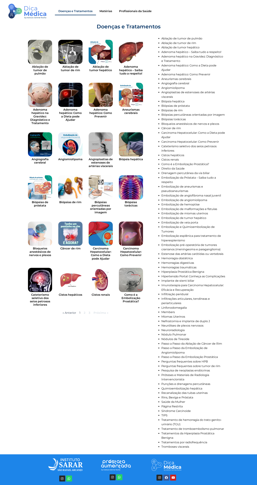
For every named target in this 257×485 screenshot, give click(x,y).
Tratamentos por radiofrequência (184, 442)
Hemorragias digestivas (177, 262)
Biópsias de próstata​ (40, 204)
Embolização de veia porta (179, 222)
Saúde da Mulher (173, 401)
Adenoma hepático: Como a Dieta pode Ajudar (70, 114)
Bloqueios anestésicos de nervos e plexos (40, 252)
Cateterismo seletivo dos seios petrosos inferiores (40, 300)
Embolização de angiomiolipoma (184, 200)
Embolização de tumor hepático (183, 218)
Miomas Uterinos (173, 316)
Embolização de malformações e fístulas (189, 209)
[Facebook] (166, 478)
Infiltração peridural (174, 294)
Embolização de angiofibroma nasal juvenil (191, 195)
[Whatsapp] (69, 478)
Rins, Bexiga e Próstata (177, 397)
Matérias (105, 11)
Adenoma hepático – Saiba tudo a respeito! (131, 70)
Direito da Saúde (173, 168)
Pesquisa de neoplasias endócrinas (185, 370)
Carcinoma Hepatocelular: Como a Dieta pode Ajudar (100, 253)
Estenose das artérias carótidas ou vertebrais (192, 254)
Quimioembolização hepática (181, 388)
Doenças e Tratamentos (75, 11)
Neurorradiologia (173, 330)
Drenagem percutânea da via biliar (185, 173)
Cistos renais (101, 294)
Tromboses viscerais (175, 446)
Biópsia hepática (131, 159)
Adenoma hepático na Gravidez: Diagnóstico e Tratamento (40, 116)
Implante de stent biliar (177, 280)
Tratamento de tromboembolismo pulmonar (192, 428)
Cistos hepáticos (70, 294)
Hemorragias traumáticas (179, 267)
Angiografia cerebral (40, 161)
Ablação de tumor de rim (70, 68)
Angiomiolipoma (70, 159)
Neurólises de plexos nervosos (182, 325)
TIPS (164, 415)
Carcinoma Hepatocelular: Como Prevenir (131, 252)
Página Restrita (172, 406)
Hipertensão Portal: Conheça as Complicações (193, 276)
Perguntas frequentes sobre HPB (184, 361)
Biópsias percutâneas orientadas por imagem (100, 207)
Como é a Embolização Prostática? (131, 298)
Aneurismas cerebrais (131, 111)
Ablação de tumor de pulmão (40, 70)
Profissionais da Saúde (135, 11)
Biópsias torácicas (130, 204)
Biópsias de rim (70, 202)
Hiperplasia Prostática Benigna (182, 271)
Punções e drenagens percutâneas (185, 384)
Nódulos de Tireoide (175, 339)
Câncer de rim (70, 248)
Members (168, 312)
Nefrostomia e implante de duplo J (185, 321)
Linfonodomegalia (174, 307)
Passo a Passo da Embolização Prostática (189, 357)
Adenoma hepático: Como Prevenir (100, 113)
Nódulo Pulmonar (173, 334)
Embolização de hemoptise (180, 204)
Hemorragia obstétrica (177, 258)
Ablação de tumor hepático (100, 68)
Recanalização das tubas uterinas (184, 393)
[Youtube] (173, 478)
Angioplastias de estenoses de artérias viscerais (101, 163)
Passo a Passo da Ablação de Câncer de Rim (191, 343)
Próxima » (101, 312)
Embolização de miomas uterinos (184, 213)
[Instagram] (62, 478)
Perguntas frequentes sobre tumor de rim (190, 366)
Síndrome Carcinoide (176, 411)
